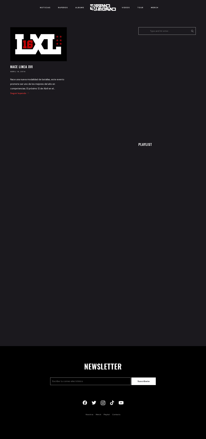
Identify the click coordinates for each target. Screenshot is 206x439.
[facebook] (84, 402)
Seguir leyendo (18, 93)
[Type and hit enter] (192, 31)
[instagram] (103, 402)
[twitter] (93, 402)
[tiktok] (112, 402)
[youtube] (121, 402)
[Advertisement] (161, 87)
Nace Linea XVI (21, 66)
